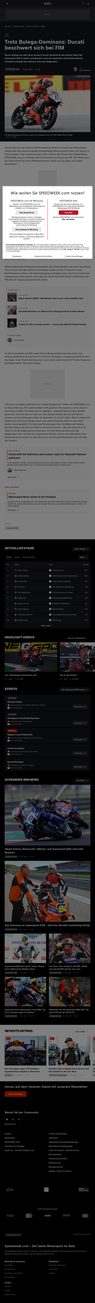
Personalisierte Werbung (27, 229)
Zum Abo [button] (68, 213)
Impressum (17, 256)
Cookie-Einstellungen (74, 256)
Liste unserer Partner (71, 249)
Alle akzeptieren (26, 213)
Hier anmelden (68, 219)
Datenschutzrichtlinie (43, 256)
